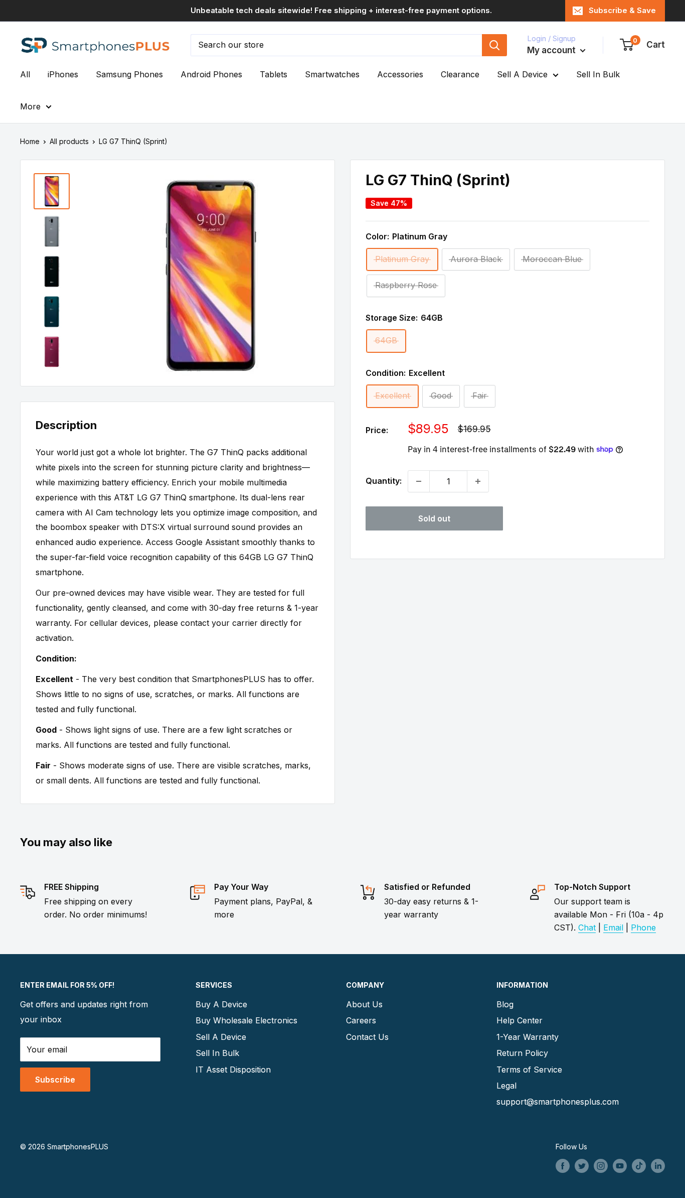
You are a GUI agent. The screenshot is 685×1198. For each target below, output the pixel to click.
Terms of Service (529, 1069)
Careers (361, 1020)
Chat (587, 927)
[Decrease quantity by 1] (418, 481)
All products (69, 141)
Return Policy (522, 1053)
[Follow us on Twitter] (582, 1166)
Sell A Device (522, 74)
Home (30, 141)
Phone (643, 927)
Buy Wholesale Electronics (246, 1020)
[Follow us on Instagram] (601, 1166)
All (25, 74)
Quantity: (384, 481)
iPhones (63, 74)
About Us (364, 1004)
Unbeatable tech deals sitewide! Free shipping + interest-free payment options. (341, 10)
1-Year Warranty (527, 1037)
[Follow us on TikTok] (639, 1166)
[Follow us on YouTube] (620, 1166)
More (30, 106)
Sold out (434, 518)
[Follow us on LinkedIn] (658, 1166)
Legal (506, 1086)
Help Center (519, 1020)
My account (552, 50)
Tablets (273, 74)
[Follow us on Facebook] (563, 1166)
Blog (504, 1004)
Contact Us (367, 1037)
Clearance (460, 74)
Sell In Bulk (598, 74)
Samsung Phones (129, 74)
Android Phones (211, 74)
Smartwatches (332, 74)
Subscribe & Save (622, 10)
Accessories (400, 74)
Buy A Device (221, 1004)
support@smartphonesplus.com (554, 1102)
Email (613, 927)
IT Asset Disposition (233, 1069)
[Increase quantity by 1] (477, 481)
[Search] (494, 45)
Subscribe (55, 1080)
